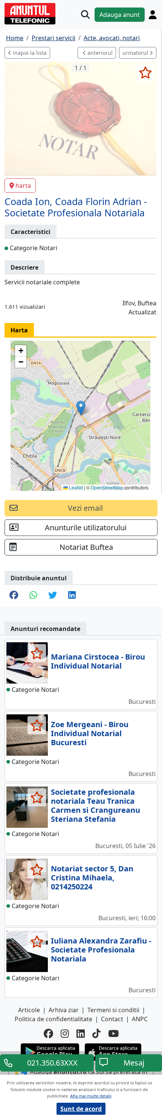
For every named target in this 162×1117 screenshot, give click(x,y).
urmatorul (136, 52)
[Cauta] (85, 14)
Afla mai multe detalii (91, 1096)
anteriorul (99, 52)
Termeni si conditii (113, 1010)
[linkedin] (80, 1033)
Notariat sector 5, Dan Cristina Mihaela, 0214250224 (92, 877)
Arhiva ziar (64, 1010)
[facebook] (48, 1033)
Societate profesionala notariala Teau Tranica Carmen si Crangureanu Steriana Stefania (95, 805)
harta (23, 185)
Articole (29, 1010)
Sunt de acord (81, 1109)
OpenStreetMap (107, 487)
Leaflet (75, 487)
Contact (112, 1019)
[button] (81, 408)
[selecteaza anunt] (145, 72)
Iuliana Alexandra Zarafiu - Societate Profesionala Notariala (101, 950)
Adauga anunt (119, 15)
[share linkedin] (72, 595)
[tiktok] (96, 1033)
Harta (19, 330)
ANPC (140, 1019)
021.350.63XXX (52, 1063)
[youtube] (113, 1033)
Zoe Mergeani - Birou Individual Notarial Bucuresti (89, 733)
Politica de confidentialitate (53, 1019)
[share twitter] (52, 595)
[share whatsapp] (33, 595)
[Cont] (153, 15)
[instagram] (65, 1033)
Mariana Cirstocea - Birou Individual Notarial (98, 661)
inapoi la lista (29, 52)
